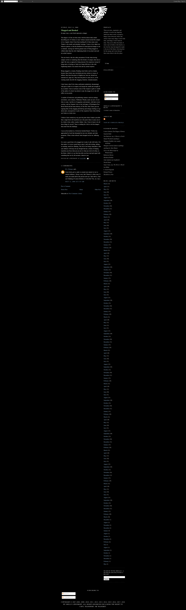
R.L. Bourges (69, 169)
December (106, 209)
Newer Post (64, 189)
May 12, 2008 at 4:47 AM (74, 181)
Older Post (98, 189)
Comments (109, 99)
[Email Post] (87, 158)
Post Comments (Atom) (75, 193)
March (105, 184)
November (106, 206)
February (106, 214)
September (106, 200)
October (106, 203)
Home (81, 189)
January (106, 211)
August (106, 197)
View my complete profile (114, 122)
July (105, 195)
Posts (107, 95)
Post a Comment (65, 186)
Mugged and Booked (69, 30)
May (105, 189)
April (105, 186)
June (105, 192)
